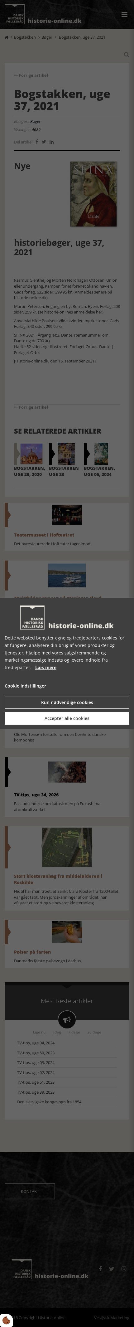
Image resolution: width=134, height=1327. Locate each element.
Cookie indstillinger (25, 686)
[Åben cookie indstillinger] (6, 1320)
